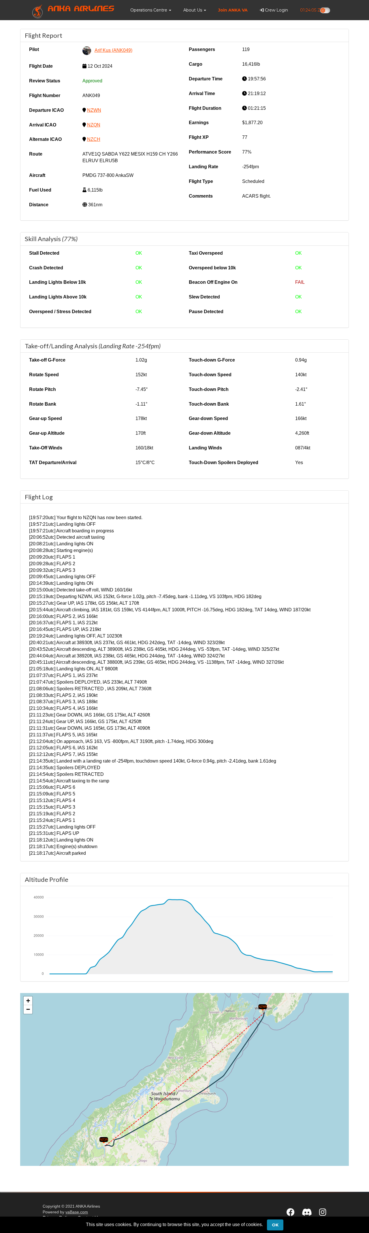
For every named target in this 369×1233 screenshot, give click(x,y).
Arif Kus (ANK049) (113, 50)
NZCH (93, 139)
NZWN (94, 110)
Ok (275, 1225)
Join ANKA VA (233, 10)
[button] (151, 10)
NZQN (93, 124)
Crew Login (276, 10)
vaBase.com (76, 1212)
